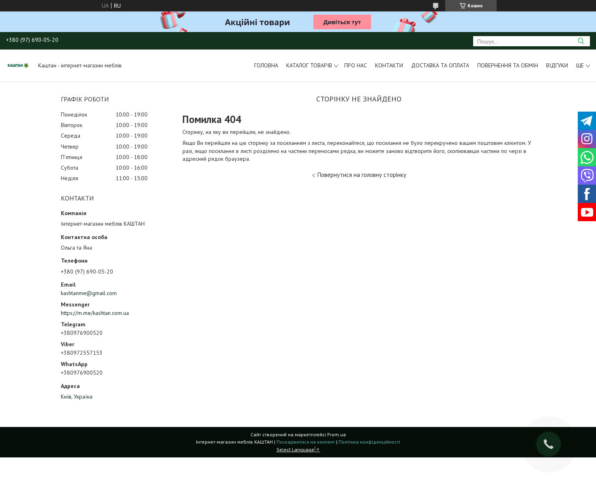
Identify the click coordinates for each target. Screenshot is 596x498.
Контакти (389, 65)
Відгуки (557, 65)
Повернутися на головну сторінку (361, 175)
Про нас (355, 65)
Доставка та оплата (440, 65)
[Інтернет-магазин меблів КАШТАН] (18, 65)
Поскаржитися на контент (306, 442)
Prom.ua (336, 434)
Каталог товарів (309, 65)
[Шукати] (581, 41)
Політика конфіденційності (369, 442)
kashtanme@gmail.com (89, 293)
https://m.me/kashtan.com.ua (95, 313)
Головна (266, 65)
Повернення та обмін (507, 65)
